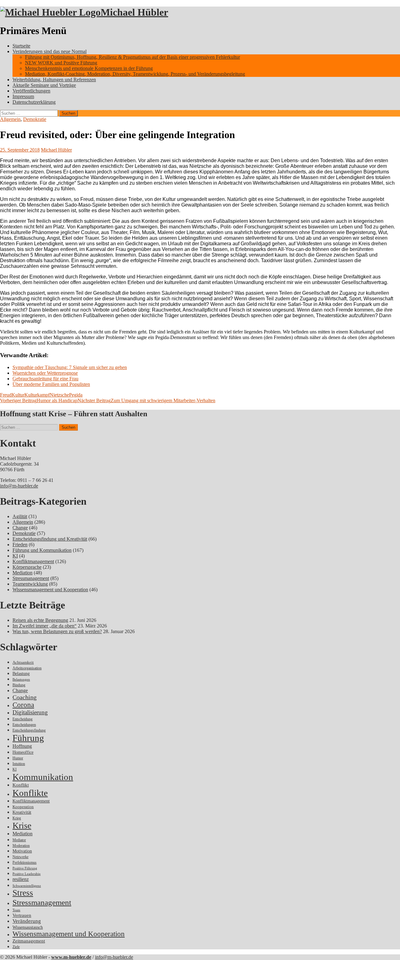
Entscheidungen (24, 725)
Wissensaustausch (27, 927)
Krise (21, 825)
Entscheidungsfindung (29, 730)
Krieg (16, 818)
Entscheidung (22, 719)
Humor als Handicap (39, 400)
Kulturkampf (37, 395)
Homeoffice (22, 752)
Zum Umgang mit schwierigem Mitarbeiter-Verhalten (146, 400)
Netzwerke (20, 857)
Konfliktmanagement (33, 561)
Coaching (24, 697)
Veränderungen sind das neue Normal (49, 51)
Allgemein (10, 119)
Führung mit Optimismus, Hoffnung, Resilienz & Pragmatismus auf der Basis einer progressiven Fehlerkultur (132, 57)
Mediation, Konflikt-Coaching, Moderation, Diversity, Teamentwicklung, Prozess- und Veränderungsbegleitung (135, 74)
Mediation (22, 572)
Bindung (18, 685)
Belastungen (21, 679)
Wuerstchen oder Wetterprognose (45, 373)
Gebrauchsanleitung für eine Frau (45, 378)
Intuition (18, 764)
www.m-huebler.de (71, 957)
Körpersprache (27, 567)
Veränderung (26, 921)
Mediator (19, 840)
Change (20, 527)
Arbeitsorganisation (27, 668)
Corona (23, 705)
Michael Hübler (134, 12)
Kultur (18, 395)
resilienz (20, 879)
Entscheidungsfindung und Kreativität (49, 539)
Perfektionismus (24, 863)
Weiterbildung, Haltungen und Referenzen (54, 79)
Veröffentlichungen (31, 90)
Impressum (23, 96)
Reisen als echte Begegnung (40, 620)
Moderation (21, 846)
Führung (28, 738)
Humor (17, 758)
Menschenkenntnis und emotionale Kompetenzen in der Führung (89, 68)
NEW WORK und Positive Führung (61, 62)
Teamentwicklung (30, 584)
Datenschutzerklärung (34, 102)
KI (15, 555)
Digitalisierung (30, 712)
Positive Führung (24, 868)
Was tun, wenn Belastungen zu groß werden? (57, 631)
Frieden (20, 544)
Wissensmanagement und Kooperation (50, 589)
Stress (22, 893)
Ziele (16, 947)
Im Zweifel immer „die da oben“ (44, 625)
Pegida (75, 395)
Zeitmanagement (28, 940)
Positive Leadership (26, 874)
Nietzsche (59, 395)
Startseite (21, 45)
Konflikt (20, 785)
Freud (6, 395)
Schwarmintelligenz (26, 886)
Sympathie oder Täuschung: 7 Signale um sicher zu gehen (69, 367)
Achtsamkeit (23, 662)
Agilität (19, 516)
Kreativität (21, 812)
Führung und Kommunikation (42, 550)
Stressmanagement (30, 578)
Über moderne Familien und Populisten (51, 384)
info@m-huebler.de (19, 485)
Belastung (21, 673)
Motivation (22, 850)
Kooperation (23, 806)
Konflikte (30, 793)
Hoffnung (22, 746)
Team (16, 910)
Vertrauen (21, 915)
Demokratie (34, 119)
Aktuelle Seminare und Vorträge (44, 85)
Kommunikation (42, 777)
